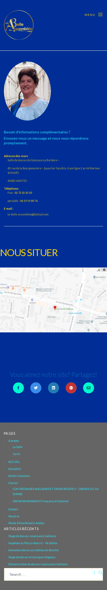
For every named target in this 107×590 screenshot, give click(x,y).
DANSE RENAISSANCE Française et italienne (41, 501)
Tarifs (16, 454)
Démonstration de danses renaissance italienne (38, 564)
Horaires (13, 516)
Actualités (14, 468)
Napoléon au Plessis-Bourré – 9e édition (32, 543)
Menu (90, 14)
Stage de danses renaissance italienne (32, 536)
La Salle (17, 447)
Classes (13, 483)
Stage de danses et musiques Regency (31, 557)
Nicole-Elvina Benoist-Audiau (26, 523)
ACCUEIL (13, 461)
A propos (13, 440)
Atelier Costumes (19, 475)
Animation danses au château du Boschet (33, 550)
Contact (13, 509)
